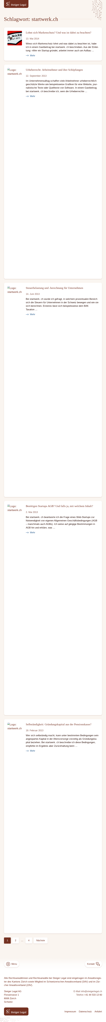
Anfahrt (98, 1011)
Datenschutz (85, 1011)
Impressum (70, 1011)
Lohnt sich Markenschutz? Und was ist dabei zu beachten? (58, 32)
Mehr (32, 55)
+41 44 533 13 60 (93, 995)
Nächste (40, 940)
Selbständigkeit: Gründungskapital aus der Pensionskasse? (58, 724)
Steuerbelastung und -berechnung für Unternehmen (54, 287)
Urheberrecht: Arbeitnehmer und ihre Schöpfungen (54, 69)
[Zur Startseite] (16, 4)
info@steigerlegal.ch (91, 991)
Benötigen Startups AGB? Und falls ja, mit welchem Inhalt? (59, 506)
